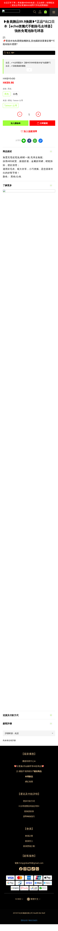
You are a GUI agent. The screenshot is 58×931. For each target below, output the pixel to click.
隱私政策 (24, 920)
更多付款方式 (29, 801)
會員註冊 (29, 835)
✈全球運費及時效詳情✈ (29, 806)
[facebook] (29, 141)
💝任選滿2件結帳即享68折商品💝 (29, 766)
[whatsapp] (35, 141)
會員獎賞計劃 (29, 846)
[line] (24, 141)
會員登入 (29, 841)
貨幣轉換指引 (29, 816)
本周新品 (29, 776)
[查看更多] (29, 71)
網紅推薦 (29, 781)
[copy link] (40, 141)
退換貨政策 (29, 811)
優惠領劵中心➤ (29, 761)
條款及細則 (33, 920)
